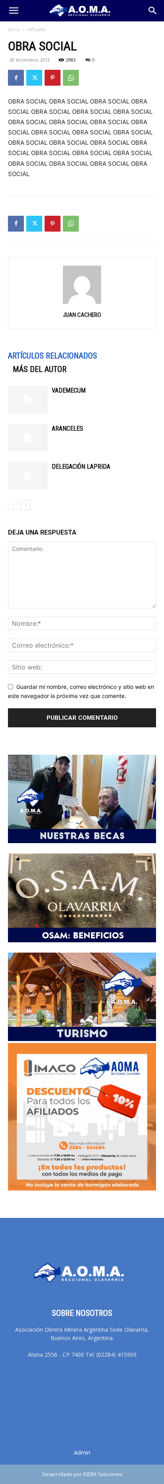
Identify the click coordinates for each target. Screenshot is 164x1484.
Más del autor (39, 369)
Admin (82, 1452)
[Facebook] (16, 78)
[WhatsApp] (71, 78)
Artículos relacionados (52, 355)
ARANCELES (67, 428)
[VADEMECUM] (28, 399)
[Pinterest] (53, 78)
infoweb (36, 29)
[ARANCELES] (28, 437)
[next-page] (26, 505)
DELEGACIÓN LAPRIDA (81, 466)
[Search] (153, 10)
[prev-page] (13, 505)
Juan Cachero (82, 314)
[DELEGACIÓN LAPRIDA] (28, 475)
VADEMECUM (69, 390)
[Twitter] (34, 78)
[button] (13, 10)
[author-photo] (82, 303)
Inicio (14, 29)
